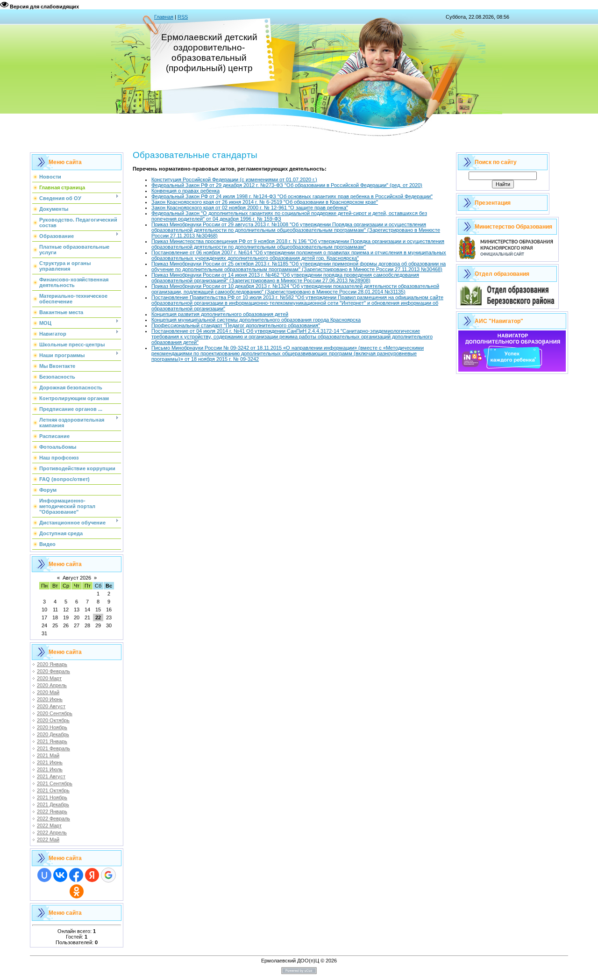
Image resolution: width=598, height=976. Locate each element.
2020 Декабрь (53, 734)
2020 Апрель (52, 685)
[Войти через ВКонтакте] (60, 875)
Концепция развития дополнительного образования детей (219, 314)
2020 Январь (52, 664)
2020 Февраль (53, 671)
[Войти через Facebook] (76, 875)
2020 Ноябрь (52, 727)
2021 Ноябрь (52, 797)
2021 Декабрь (53, 804)
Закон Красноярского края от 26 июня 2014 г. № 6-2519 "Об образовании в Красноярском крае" (264, 202)
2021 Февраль (53, 748)
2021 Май (48, 755)
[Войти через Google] (108, 875)
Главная (163, 17)
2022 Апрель (52, 832)
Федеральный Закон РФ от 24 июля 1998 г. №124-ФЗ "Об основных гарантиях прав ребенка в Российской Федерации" (292, 196)
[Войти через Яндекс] (92, 875)
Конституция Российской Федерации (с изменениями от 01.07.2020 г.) (234, 179)
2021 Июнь (50, 762)
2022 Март (49, 825)
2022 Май (48, 839)
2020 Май (48, 692)
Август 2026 (77, 578)
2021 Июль (50, 769)
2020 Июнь (50, 699)
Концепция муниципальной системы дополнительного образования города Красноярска (256, 320)
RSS (183, 17)
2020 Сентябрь (54, 713)
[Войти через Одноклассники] (77, 891)
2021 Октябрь (53, 790)
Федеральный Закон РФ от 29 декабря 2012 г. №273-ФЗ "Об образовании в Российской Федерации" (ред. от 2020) (286, 185)
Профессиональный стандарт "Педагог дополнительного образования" (235, 325)
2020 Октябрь (53, 720)
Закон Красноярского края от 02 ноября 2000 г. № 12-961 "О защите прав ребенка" (249, 207)
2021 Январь (52, 741)
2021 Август (51, 776)
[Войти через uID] (44, 875)
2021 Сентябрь (54, 783)
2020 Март (49, 678)
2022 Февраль (53, 818)
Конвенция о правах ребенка (185, 191)
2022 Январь (52, 811)
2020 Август (51, 706)
